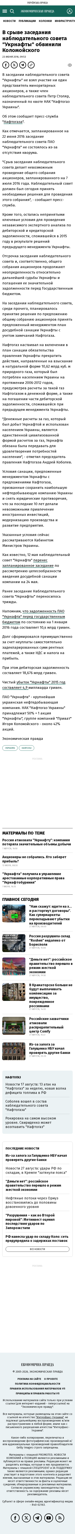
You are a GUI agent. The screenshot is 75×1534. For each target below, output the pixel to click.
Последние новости (22, 1148)
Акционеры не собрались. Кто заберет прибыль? (34, 859)
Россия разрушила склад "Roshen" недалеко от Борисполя (49, 940)
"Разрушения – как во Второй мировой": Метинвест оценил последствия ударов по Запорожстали (30, 1221)
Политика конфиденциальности (37, 1383)
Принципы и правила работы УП (37, 1393)
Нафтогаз (26, 748)
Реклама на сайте (29, 1378)
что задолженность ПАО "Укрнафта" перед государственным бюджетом (33, 616)
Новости (9, 21)
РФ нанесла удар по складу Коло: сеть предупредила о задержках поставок (37, 1238)
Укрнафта (10, 748)
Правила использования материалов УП (37, 1388)
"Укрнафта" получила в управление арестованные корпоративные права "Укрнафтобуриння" (33, 878)
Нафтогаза (13, 121)
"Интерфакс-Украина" (50, 1417)
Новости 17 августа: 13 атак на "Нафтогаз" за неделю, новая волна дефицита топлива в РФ (35, 1088)
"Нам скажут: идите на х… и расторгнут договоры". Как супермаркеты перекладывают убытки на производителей (50, 914)
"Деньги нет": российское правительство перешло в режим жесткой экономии (51, 965)
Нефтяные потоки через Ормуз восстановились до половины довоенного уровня (32, 1202)
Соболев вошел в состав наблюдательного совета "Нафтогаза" (26, 1105)
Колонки (45, 21)
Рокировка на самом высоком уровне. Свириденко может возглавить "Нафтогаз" (30, 1122)
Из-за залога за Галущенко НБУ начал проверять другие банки (49, 1048)
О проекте (51, 1378)
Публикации (27, 21)
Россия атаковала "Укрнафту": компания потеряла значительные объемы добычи (36, 842)
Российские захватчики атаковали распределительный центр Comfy (49, 1025)
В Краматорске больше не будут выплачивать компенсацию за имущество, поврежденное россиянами (50, 995)
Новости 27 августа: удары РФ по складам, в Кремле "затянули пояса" (36, 1170)
